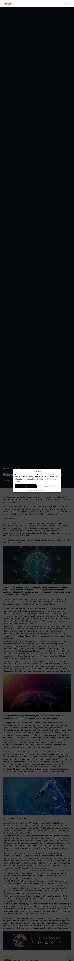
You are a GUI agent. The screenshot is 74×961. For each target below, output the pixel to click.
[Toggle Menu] (68, 3)
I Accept (25, 486)
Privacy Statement (41, 490)
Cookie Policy (31, 490)
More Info (48, 486)
